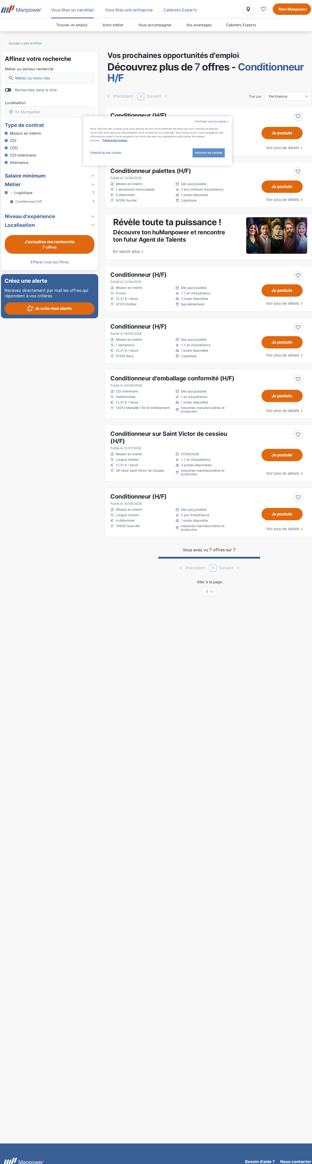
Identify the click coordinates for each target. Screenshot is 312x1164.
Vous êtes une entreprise (129, 10)
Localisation (15, 103)
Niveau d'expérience (30, 216)
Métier (13, 184)
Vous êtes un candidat (72, 10)
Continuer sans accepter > (212, 121)
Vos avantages (199, 25)
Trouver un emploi (71, 25)
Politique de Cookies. (115, 140)
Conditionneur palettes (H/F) (150, 170)
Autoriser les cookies (208, 152)
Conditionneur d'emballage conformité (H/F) (172, 378)
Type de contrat (24, 125)
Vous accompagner (155, 25)
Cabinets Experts (241, 25)
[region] (157, 140)
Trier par (255, 96)
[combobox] (49, 112)
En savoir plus (126, 251)
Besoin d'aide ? (260, 1161)
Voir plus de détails (282, 147)
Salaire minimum (25, 175)
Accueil (14, 43)
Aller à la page (209, 582)
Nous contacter (295, 1161)
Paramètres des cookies (106, 152)
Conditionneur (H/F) (138, 115)
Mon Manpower (293, 9)
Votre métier (113, 25)
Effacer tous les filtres (50, 262)
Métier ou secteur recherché (29, 69)
